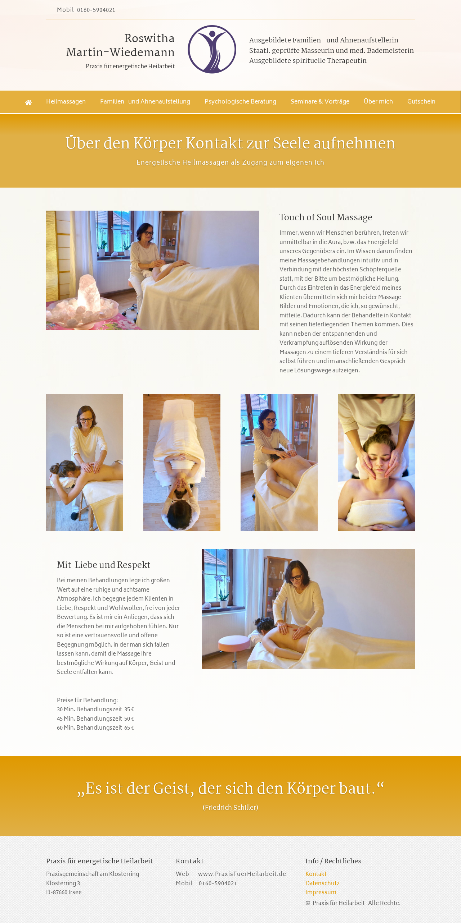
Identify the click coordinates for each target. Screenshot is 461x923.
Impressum (320, 893)
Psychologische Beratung (240, 102)
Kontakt (316, 875)
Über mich (378, 102)
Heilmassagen (66, 102)
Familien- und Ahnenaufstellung (145, 102)
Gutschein (421, 102)
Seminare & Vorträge (320, 102)
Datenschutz (322, 884)
